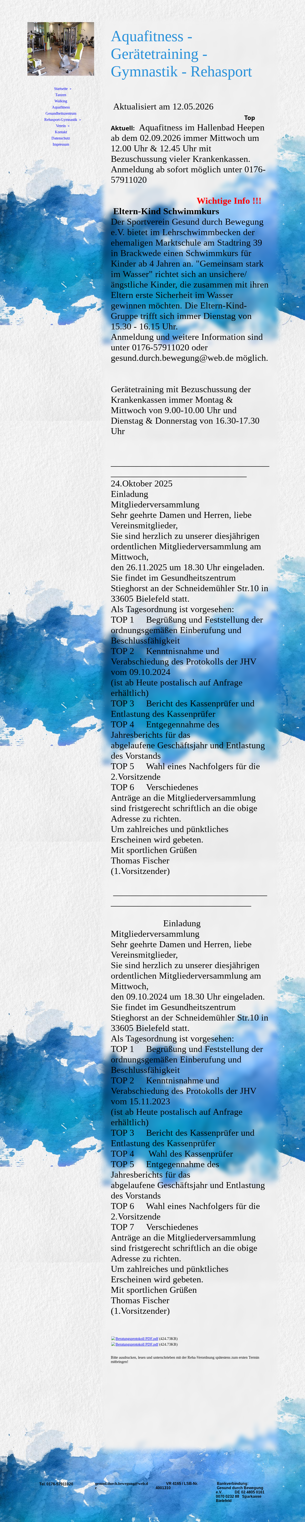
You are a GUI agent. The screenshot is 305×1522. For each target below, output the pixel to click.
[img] (60, 49)
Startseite (61, 89)
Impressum (61, 144)
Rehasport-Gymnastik (60, 120)
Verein (61, 126)
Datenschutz (60, 138)
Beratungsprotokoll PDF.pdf (137, 1339)
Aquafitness (61, 107)
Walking (61, 101)
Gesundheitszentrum (61, 113)
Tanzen (60, 95)
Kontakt (61, 132)
